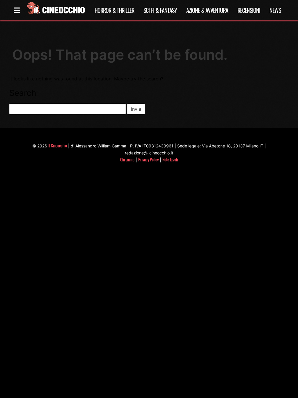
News (275, 10)
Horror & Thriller (114, 10)
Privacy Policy (148, 159)
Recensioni (248, 10)
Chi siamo (127, 159)
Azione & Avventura (207, 10)
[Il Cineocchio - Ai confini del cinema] (55, 10)
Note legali (170, 159)
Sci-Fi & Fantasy (160, 10)
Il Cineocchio (57, 145)
